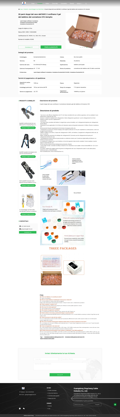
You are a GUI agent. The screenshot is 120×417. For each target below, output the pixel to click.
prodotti (26, 9)
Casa (32, 3)
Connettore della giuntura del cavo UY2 (74, 337)
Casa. (21, 9)
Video (47, 3)
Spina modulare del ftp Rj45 (47, 338)
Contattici (64, 3)
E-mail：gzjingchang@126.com (28, 394)
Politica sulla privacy (29, 415)
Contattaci (28, 47)
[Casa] (23, 3)
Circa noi (55, 3)
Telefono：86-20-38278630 (27, 392)
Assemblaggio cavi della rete (36, 9)
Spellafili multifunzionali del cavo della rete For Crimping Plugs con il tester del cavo (28, 125)
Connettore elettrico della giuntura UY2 (54, 337)
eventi (72, 3)
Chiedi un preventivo (50, 47)
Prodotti (39, 3)
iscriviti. (98, 404)
